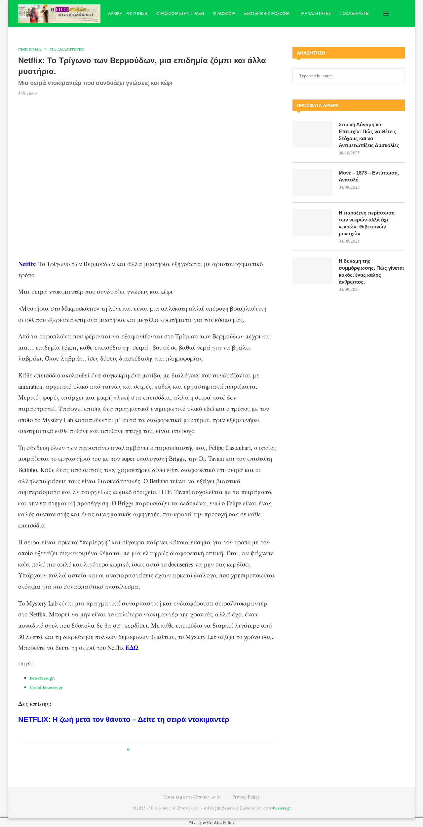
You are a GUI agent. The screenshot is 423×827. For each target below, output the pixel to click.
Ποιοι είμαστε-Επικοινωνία (192, 797)
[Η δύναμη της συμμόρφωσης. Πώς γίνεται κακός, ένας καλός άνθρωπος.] (312, 270)
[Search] (401, 13)
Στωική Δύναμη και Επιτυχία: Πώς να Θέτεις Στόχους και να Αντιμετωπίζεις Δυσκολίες (369, 135)
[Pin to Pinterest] (149, 749)
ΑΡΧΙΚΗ (115, 13)
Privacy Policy (246, 797)
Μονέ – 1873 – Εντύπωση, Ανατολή (369, 176)
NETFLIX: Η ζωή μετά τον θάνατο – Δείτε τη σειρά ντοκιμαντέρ (123, 719)
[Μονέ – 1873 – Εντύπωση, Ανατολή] (312, 182)
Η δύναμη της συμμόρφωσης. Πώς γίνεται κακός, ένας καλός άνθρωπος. (371, 271)
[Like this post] (133, 749)
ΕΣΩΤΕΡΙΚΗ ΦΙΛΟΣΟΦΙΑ (266, 13)
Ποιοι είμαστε (354, 13)
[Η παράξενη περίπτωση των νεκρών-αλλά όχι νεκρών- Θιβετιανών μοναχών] (312, 222)
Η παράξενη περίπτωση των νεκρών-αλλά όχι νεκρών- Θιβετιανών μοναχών (367, 223)
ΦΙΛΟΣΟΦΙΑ (224, 13)
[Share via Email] (162, 749)
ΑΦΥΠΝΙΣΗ (137, 13)
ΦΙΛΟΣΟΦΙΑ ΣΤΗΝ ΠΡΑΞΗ (180, 13)
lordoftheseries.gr (46, 687)
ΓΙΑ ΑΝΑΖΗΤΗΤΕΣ (314, 13)
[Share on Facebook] (140, 749)
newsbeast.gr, (43, 678)
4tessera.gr (281, 808)
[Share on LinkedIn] (156, 749)
